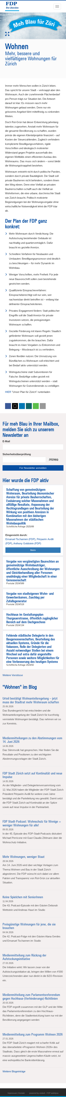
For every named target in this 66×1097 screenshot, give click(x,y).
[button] (8, 406)
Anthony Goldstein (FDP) (27, 543)
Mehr (33, 550)
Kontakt (21, 1093)
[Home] (13, 6)
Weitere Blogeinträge (14, 1071)
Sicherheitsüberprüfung (17, 454)
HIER (8, 391)
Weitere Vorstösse (13, 675)
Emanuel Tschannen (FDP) (20, 539)
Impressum (12, 1093)
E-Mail (6, 441)
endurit (42, 1093)
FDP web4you (52, 1093)
